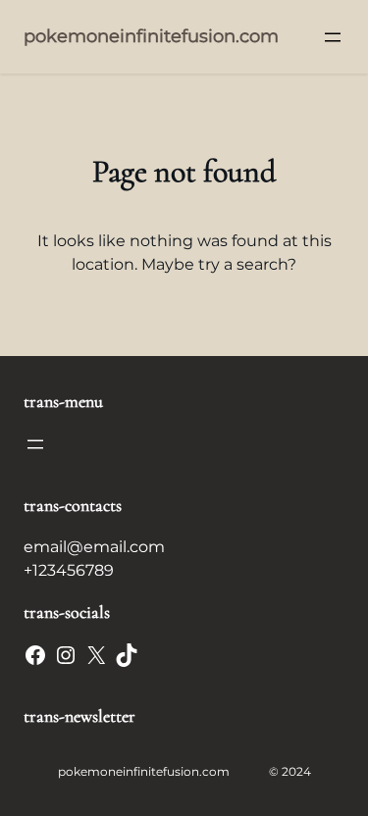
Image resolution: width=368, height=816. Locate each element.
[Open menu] (332, 37)
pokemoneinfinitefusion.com (151, 36)
